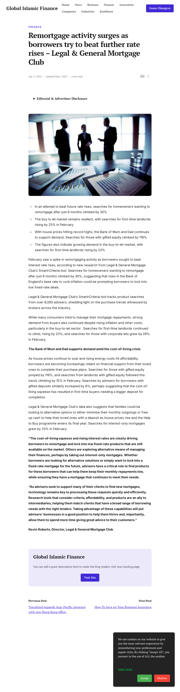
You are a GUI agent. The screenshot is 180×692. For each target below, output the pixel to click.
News (78, 5)
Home (65, 5)
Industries (87, 11)
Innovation (127, 5)
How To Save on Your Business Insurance (123, 607)
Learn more (125, 669)
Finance (109, 5)
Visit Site (90, 577)
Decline (162, 678)
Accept (144, 678)
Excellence (106, 11)
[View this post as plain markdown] (142, 76)
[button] (148, 76)
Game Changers (159, 8)
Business (92, 5)
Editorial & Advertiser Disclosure (62, 98)
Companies (69, 11)
